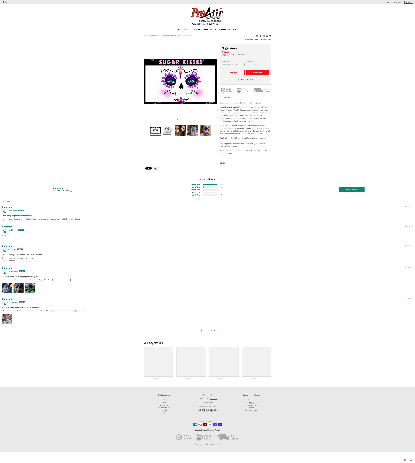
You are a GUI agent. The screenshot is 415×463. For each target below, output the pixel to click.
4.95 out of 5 (69, 188)
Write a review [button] (352, 189)
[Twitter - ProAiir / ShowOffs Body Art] (257, 36)
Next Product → (266, 39)
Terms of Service (251, 410)
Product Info (225, 98)
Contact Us (164, 405)
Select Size (226, 61)
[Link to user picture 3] (30, 288)
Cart (409, 2)
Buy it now (257, 72)
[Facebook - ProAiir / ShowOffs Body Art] (261, 36)
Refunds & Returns (251, 405)
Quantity (250, 61)
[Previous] (178, 119)
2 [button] (204, 330)
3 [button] (208, 330)
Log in (389, 2)
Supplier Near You (164, 408)
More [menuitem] (235, 29)
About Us (164, 410)
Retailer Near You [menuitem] (222, 29)
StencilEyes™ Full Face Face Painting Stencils (164, 36)
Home (145, 36)
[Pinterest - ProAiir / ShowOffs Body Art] (267, 36)
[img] (7, 207)
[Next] (182, 119)
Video (222, 163)
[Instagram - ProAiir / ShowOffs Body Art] (264, 36)
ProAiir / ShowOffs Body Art (210, 445)
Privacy (251, 408)
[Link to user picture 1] (7, 288)
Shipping (225, 55)
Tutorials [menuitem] (197, 29)
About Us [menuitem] (208, 29)
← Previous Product (252, 39)
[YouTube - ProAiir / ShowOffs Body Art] (270, 36)
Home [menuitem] (178, 29)
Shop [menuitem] (186, 29)
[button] (196, 184)
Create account (398, 2)
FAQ (164, 412)
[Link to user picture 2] (18, 288)
